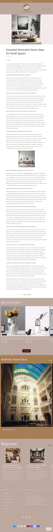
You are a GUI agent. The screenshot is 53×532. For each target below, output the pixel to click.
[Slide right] (29, 347)
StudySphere (24, 528)
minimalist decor (28, 173)
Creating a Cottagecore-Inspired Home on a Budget (12, 466)
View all (27, 351)
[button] (2, 8)
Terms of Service (7, 502)
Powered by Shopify (30, 528)
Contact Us (5, 512)
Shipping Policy (6, 496)
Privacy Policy (6, 505)
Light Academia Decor (8, 429)
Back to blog (27, 294)
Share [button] (9, 60)
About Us (5, 508)
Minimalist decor (17, 66)
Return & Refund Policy (8, 499)
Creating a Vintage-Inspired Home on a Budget (37, 466)
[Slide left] (23, 347)
